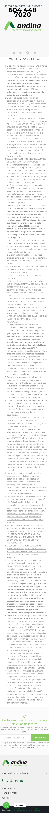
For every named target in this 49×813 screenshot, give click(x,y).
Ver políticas (32, 747)
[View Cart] (35, 53)
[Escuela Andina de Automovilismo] (22, 26)
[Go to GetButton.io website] (6, 810)
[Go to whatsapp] (6, 805)
